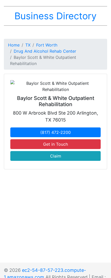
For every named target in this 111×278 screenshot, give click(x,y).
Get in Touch (55, 144)
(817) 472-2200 (55, 132)
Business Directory (55, 16)
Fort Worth (46, 45)
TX (27, 45)
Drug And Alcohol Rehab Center (45, 51)
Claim (55, 156)
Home (14, 45)
